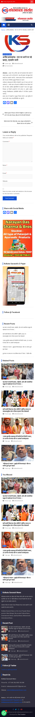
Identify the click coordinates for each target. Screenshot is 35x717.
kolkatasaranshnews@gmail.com (11, 702)
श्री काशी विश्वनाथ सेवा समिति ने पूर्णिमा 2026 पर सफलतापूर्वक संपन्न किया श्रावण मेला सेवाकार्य (21, 636)
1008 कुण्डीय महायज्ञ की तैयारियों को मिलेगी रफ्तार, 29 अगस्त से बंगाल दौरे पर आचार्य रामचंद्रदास (20, 646)
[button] (4, 713)
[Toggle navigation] (8, 25)
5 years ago (7, 63)
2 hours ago (7, 386)
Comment (6, 141)
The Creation (21, 714)
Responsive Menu (32, 1)
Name (5, 165)
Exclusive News (7, 54)
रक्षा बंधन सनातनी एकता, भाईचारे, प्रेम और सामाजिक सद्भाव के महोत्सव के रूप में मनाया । (20, 627)
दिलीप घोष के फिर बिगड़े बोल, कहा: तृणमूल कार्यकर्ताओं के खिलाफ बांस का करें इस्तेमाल (17, 122)
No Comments (8, 66)
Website (5, 181)
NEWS (4, 377)
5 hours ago (7, 414)
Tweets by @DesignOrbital (9, 669)
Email (5, 173)
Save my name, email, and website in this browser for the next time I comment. (17, 193)
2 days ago (7, 468)
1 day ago (7, 441)
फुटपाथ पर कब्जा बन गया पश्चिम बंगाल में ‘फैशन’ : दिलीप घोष (17, 353)
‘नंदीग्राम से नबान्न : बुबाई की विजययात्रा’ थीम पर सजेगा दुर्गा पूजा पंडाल (20, 656)
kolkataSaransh (18, 63)
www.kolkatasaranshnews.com (16, 690)
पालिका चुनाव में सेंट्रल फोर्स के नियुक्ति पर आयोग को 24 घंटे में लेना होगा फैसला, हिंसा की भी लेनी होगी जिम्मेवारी (17, 114)
